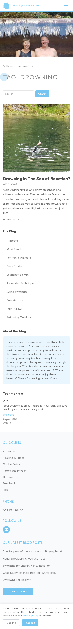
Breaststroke (15, 300)
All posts (12, 241)
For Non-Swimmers (19, 258)
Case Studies (15, 266)
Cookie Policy (11, 464)
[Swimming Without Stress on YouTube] (6, 529)
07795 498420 (13, 510)
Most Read (14, 249)
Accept (30, 622)
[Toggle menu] (66, 6)
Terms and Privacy (15, 470)
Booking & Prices (13, 458)
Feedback (9, 483)
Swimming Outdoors (20, 317)
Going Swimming (17, 292)
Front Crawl (14, 309)
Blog (5, 490)
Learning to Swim (18, 275)
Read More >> (11, 219)
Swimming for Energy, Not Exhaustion (26, 565)
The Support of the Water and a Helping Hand (32, 551)
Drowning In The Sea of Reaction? (36, 178)
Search (42, 93)
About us (9, 451)
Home (9, 66)
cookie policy (30, 615)
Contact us (10, 477)
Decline (11, 622)
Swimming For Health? (17, 580)
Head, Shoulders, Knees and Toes (24, 558)
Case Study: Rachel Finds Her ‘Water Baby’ (30, 573)
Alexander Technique (20, 283)
